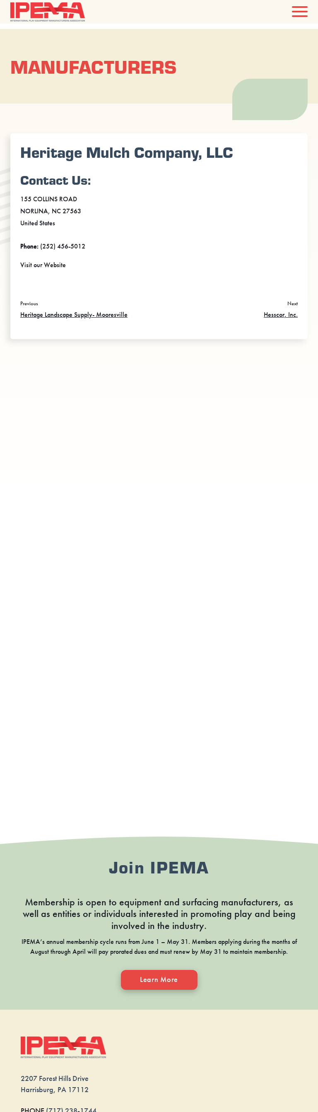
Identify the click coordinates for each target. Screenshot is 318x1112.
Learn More (159, 979)
